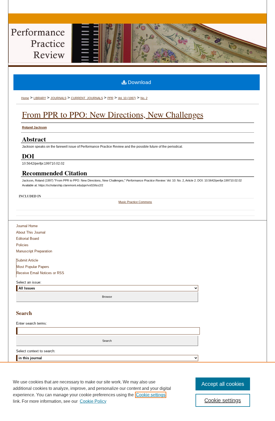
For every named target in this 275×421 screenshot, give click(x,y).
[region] (137, 391)
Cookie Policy (93, 401)
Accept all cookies (222, 384)
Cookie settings (150, 395)
